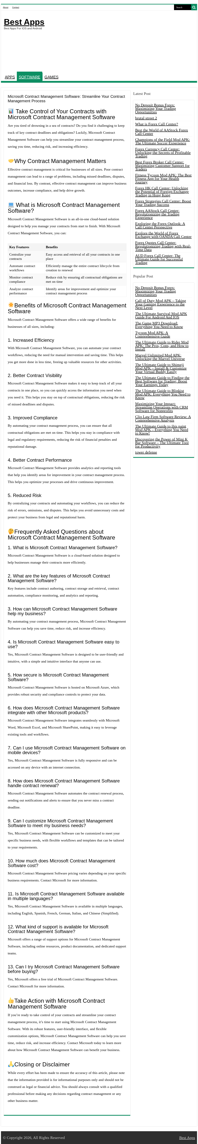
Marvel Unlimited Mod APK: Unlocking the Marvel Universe (160, 357)
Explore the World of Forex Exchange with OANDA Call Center (163, 235)
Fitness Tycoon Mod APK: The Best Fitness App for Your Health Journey (163, 178)
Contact (15, 7)
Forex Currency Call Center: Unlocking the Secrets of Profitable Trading (163, 152)
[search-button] (194, 7)
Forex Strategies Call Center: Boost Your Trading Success (163, 203)
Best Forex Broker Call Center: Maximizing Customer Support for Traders (162, 165)
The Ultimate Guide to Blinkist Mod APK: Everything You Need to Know (162, 394)
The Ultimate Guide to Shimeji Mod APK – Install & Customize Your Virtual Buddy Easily (161, 368)
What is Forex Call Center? (156, 124)
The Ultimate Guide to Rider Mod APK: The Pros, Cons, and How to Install (162, 345)
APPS (10, 77)
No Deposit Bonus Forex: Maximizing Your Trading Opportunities (155, 108)
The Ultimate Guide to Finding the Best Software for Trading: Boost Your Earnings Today (162, 381)
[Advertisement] (123, 41)
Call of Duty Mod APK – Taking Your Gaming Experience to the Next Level (160, 304)
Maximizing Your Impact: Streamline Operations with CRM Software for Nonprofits (161, 407)
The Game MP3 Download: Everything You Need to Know (159, 325)
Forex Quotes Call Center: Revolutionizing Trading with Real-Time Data (163, 246)
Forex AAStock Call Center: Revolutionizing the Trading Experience (157, 214)
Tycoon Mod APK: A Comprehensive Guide (152, 334)
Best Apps (24, 22)
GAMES (51, 77)
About (5, 7)
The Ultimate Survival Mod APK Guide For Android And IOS (161, 315)
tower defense (146, 452)
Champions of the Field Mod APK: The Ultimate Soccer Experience (162, 141)
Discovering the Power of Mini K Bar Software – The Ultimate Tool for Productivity (162, 442)
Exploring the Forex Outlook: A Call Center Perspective (160, 225)
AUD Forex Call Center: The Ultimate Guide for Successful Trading (159, 259)
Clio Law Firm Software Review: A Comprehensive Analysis (163, 418)
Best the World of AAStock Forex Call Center (161, 132)
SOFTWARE (29, 77)
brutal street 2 (146, 118)
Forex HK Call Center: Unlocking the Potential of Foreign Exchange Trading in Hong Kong (162, 191)
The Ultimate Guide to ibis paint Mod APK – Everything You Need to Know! (161, 429)
